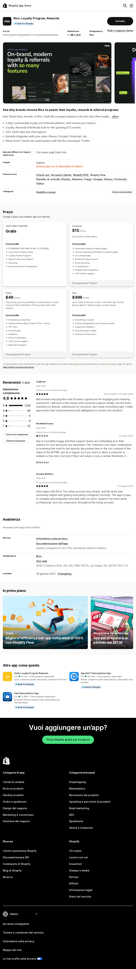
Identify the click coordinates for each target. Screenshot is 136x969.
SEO (71, 814)
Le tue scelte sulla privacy (19, 958)
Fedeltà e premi (46, 192)
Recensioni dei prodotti (84, 795)
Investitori (75, 863)
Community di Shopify (16, 863)
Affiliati (73, 883)
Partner (74, 877)
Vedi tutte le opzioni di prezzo (18, 367)
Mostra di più (42, 462)
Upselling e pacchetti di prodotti (89, 801)
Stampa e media (79, 870)
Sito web (41, 561)
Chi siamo (75, 850)
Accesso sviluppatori (16, 923)
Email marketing (79, 808)
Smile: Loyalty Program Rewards (31, 673)
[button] (35, 679)
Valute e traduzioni (81, 827)
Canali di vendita (13, 781)
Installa (120, 21)
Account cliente (61, 174)
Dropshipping (77, 781)
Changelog (64, 573)
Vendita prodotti (13, 795)
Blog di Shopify (12, 870)
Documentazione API (16, 857)
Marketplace (77, 788)
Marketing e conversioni (18, 814)
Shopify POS (80, 174)
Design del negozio (15, 808)
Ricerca (8, 877)
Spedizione (76, 821)
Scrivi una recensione (17, 434)
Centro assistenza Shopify (19, 850)
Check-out (43, 174)
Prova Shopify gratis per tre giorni (68, 739)
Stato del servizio (80, 896)
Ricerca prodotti (13, 788)
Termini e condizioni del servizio (23, 932)
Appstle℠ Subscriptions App (96, 673)
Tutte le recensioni (15, 441)
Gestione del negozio (16, 821)
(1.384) (77, 35)
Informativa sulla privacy (51, 538)
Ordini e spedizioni (14, 801)
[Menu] (131, 5)
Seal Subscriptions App (26, 693)
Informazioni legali (80, 889)
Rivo (91, 35)
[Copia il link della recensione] (47, 381)
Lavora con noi (78, 857)
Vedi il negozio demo (120, 30)
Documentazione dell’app (52, 543)
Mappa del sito (12, 949)
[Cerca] (125, 5)
